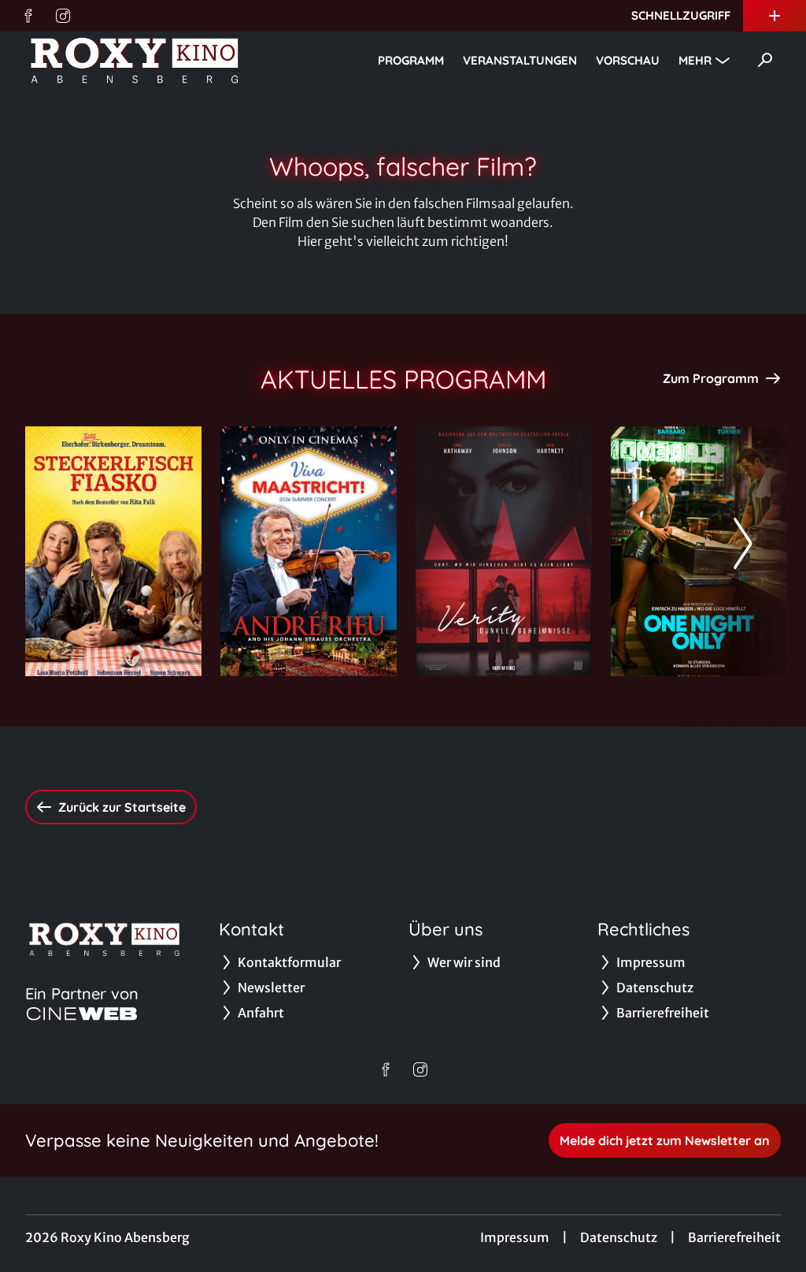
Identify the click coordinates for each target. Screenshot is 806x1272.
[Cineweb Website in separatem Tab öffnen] (82, 1013)
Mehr (695, 60)
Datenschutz (618, 1237)
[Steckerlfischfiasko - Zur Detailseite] (113, 551)
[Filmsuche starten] (765, 60)
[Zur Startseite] (135, 60)
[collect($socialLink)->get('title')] (28, 16)
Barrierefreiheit (734, 1237)
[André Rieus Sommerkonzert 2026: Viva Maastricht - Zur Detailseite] (308, 551)
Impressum (514, 1237)
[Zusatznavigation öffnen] (774, 16)
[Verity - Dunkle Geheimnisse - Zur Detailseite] (504, 551)
